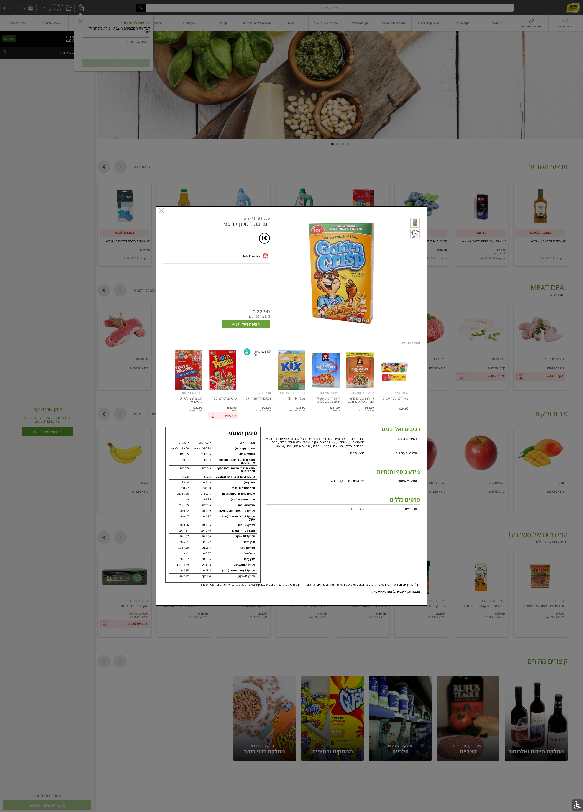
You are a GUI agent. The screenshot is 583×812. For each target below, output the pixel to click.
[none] (394, 378)
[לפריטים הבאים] (166, 383)
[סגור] (161, 211)
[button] (415, 223)
